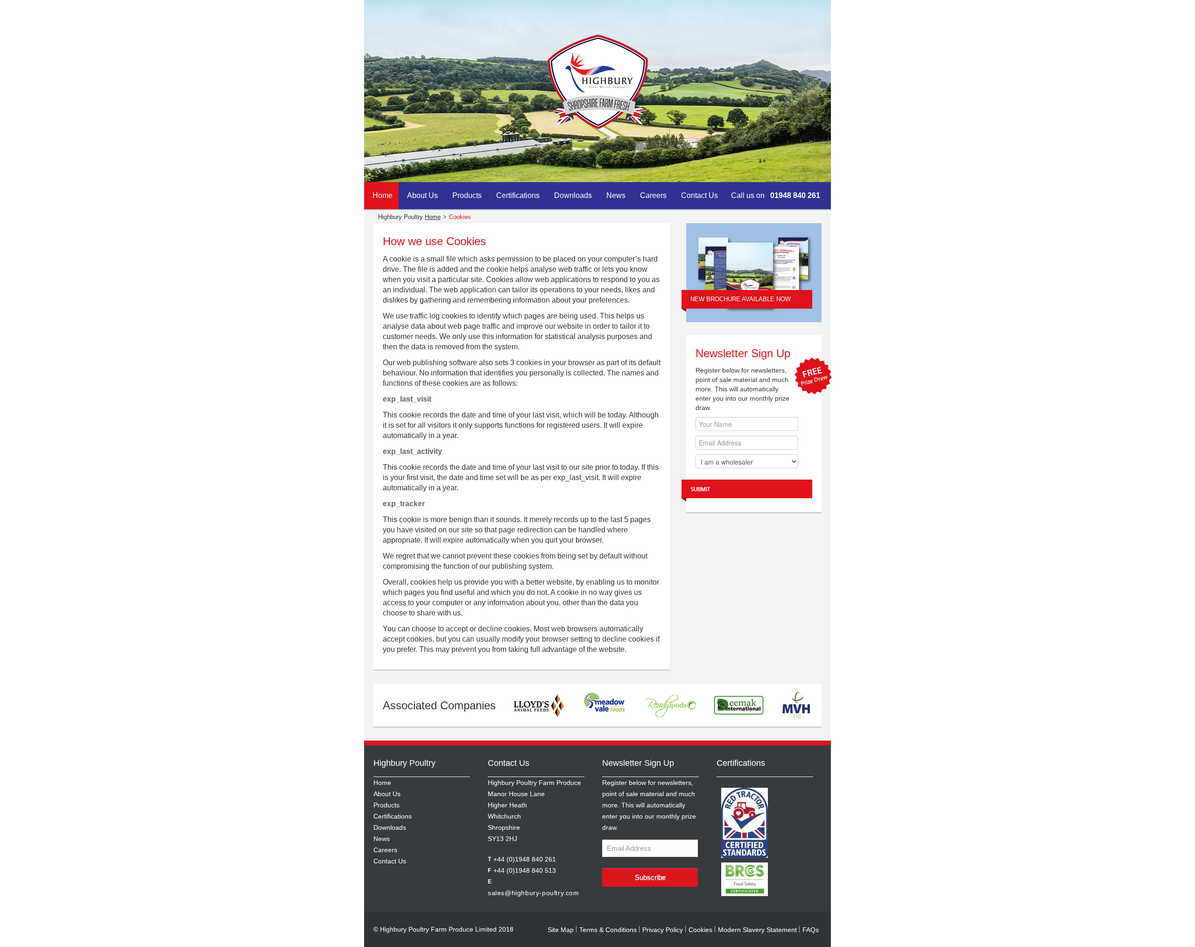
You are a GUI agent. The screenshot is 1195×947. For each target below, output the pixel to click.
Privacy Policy (662, 929)
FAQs (810, 929)
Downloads (573, 195)
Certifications (518, 195)
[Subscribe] (747, 491)
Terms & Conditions (608, 929)
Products (467, 195)
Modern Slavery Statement (757, 929)
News (616, 195)
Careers (653, 195)
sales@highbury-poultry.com (533, 893)
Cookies (700, 929)
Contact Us (699, 195)
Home (383, 195)
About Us (422, 195)
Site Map (561, 929)
